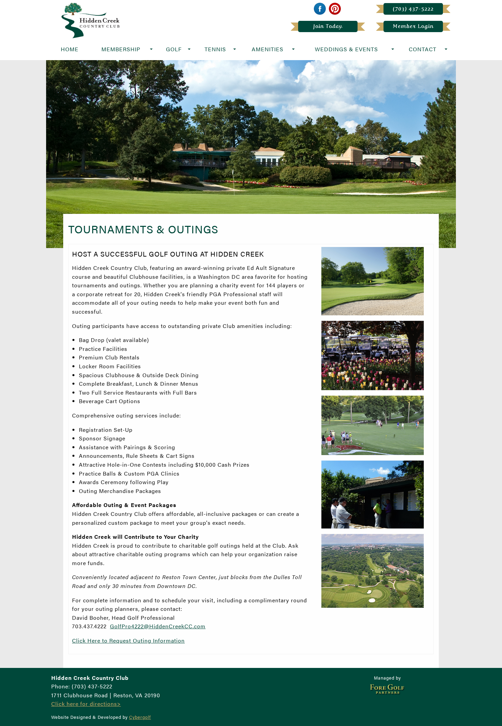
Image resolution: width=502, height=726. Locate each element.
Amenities (267, 49)
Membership (120, 49)
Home (70, 49)
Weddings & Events (346, 49)
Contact (422, 49)
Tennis (215, 49)
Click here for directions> (86, 704)
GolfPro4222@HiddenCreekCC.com (158, 626)
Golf (174, 49)
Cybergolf (140, 717)
